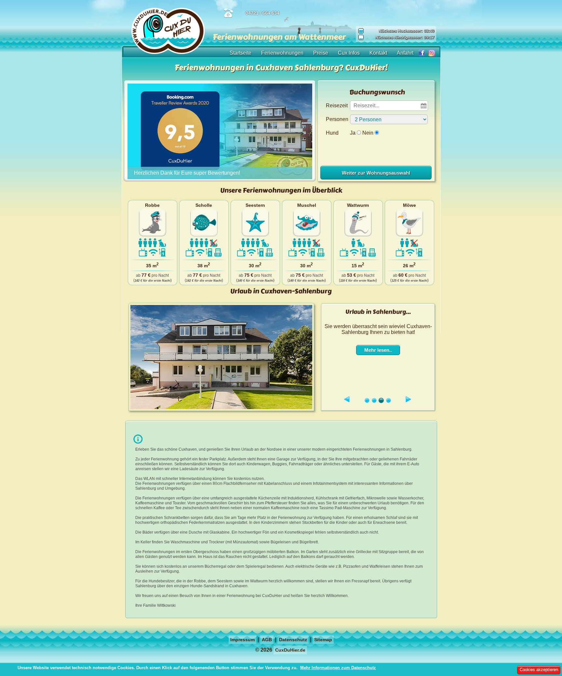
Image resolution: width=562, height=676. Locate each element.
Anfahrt (405, 53)
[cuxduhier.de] (168, 52)
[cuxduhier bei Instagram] (430, 52)
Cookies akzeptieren (539, 669)
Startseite (240, 53)
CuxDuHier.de (290, 650)
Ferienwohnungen (282, 53)
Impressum (242, 639)
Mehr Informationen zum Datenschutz (338, 667)
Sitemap (323, 639)
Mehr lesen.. (378, 350)
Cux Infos (349, 53)
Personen (337, 119)
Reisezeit (337, 105)
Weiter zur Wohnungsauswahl (376, 173)
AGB (267, 639)
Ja (352, 133)
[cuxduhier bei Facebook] (420, 52)
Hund (332, 133)
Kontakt (378, 53)
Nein (367, 133)
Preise (320, 53)
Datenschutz (293, 639)
